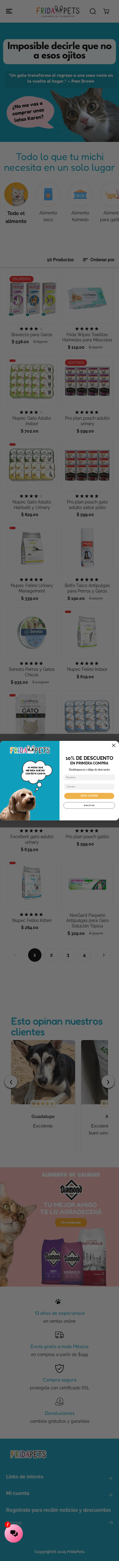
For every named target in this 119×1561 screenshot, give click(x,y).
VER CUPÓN (89, 795)
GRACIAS (89, 805)
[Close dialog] (113, 745)
